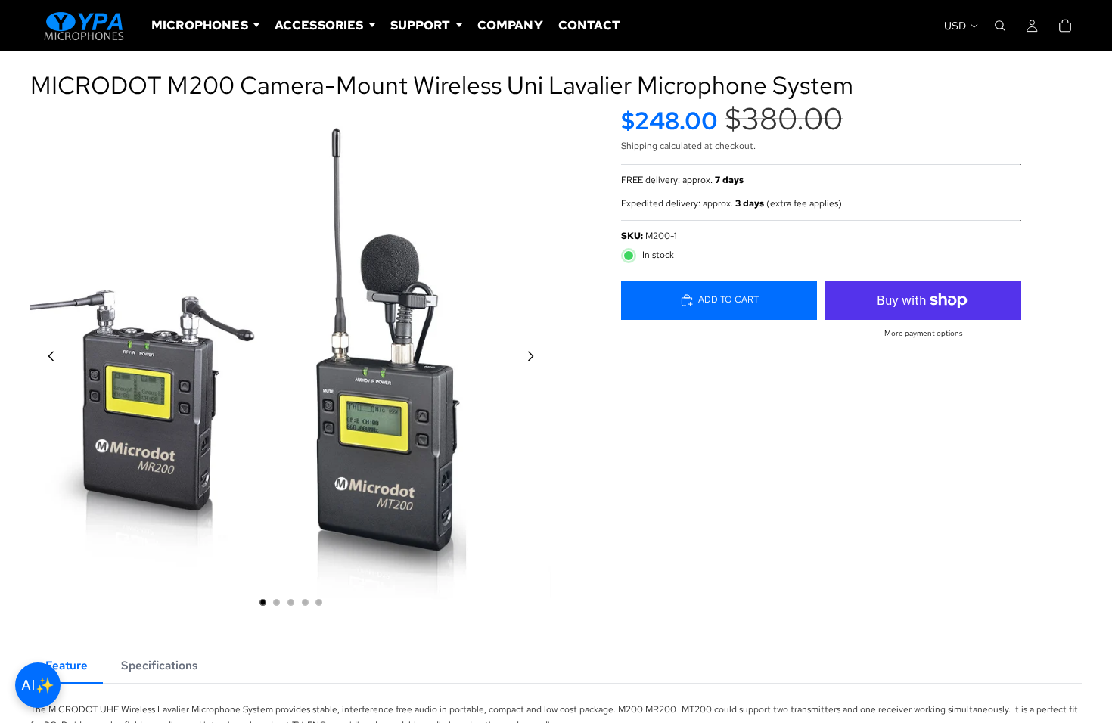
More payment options (923, 333)
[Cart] (1065, 25)
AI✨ (37, 685)
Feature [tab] (66, 665)
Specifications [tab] (159, 665)
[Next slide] (534, 358)
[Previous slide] (47, 358)
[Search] (1000, 25)
